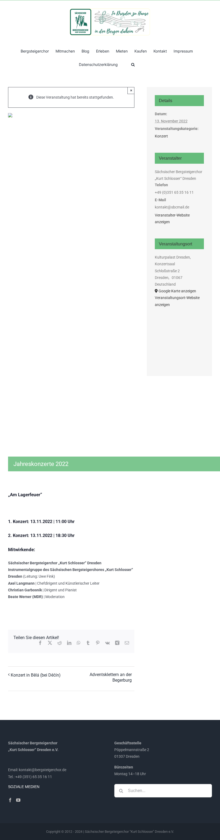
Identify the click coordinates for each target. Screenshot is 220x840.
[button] (133, 64)
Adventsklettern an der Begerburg (111, 677)
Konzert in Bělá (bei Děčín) (36, 675)
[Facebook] (10, 800)
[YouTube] (18, 800)
